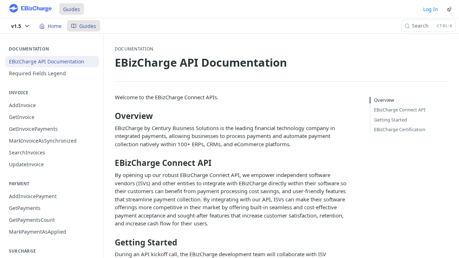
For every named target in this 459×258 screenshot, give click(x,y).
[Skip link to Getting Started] (110, 242)
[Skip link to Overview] (110, 116)
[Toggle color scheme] (449, 9)
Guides (71, 9)
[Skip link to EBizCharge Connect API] (110, 163)
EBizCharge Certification (399, 129)
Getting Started (390, 119)
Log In (430, 9)
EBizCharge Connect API (399, 109)
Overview (384, 100)
